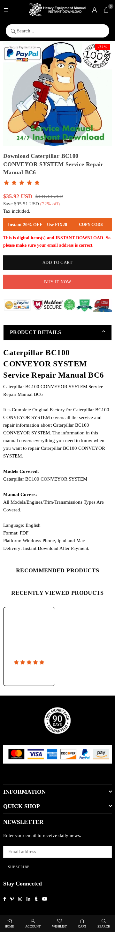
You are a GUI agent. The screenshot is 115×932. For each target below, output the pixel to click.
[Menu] (6, 9)
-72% (103, 47)
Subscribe (19, 867)
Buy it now (57, 281)
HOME (9, 926)
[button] (106, 9)
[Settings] (94, 9)
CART (82, 926)
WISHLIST (59, 926)
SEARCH (103, 926)
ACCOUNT (33, 926)
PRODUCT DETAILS (35, 332)
